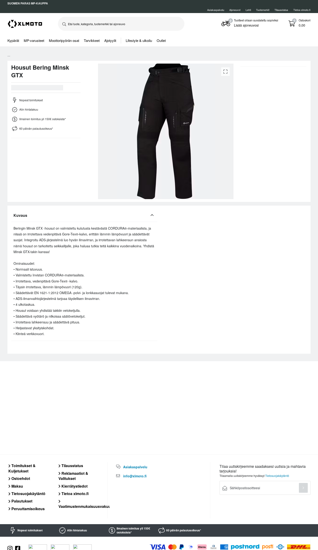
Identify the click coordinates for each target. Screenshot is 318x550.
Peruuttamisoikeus (27, 508)
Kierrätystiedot (74, 486)
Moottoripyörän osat (64, 40)
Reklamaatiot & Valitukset (73, 476)
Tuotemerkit (262, 10)
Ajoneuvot (234, 10)
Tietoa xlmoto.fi (302, 10)
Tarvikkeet (92, 40)
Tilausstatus (72, 465)
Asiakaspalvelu (215, 10)
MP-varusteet (34, 40)
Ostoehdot (20, 478)
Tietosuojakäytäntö (27, 493)
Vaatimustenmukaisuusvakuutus (87, 506)
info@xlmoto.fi (135, 476)
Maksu (16, 486)
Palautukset (21, 501)
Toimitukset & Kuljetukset (22, 468)
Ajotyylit (110, 40)
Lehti (248, 10)
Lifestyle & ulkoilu (139, 40)
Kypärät (13, 40)
